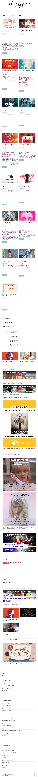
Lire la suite (4, 52)
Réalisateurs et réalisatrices (6, 698)
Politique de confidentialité (6, 688)
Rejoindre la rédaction (5, 690)
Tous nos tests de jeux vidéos (6, 745)
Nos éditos (3, 767)
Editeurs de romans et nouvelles (7, 723)
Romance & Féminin (30, 77)
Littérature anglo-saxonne (14, 333)
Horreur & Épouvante (26, 191)
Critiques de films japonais (6, 705)
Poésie (11, 345)
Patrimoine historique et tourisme (7, 760)
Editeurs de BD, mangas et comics (7, 725)
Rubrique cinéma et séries (6, 697)
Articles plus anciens (6, 318)
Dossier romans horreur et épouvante (26, 193)
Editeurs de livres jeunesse (6, 728)
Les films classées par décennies (6, 700)
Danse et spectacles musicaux (6, 737)
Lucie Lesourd (5, 35)
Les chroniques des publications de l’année (8, 718)
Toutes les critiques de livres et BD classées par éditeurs (10, 720)
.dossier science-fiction (6, 231)
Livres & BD (4, 77)
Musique (3, 735)
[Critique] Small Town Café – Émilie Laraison (12, 663)
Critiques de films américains (6, 703)
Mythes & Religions (13, 344)
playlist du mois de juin (7, 380)
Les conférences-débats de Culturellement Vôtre (9, 685)
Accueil (3, 675)
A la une (21, 77)
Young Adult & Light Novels (25, 78)
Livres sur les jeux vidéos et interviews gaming (9, 752)
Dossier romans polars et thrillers (8, 79)
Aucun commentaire (6, 41)
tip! (6, 563)
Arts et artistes (4, 757)
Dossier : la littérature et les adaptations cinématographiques (11, 730)
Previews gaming (4, 747)
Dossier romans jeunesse (24, 79)
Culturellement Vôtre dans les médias (7, 683)
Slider (20, 78)
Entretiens (3, 678)
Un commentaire (22, 39)
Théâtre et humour (5, 738)
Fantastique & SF (8, 151)
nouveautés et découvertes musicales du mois (14, 394)
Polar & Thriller (9, 77)
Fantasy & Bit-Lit (12, 335)
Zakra (3, 775)
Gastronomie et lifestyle (5, 762)
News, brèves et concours (6, 680)
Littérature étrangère (9, 191)
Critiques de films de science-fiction (7, 708)
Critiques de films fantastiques (6, 710)
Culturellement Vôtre (8, 774)
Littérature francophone (27, 266)
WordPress (7, 775)
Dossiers (3, 677)
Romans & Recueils (5, 152)
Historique (11, 341)
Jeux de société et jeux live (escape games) (8, 750)
